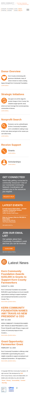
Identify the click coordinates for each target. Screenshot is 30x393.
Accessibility (15, 380)
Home (3, 380)
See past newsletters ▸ (9, 252)
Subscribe (9, 248)
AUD (21, 373)
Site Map (4, 382)
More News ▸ (12, 301)
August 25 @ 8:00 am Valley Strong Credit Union (14, 211)
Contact (23, 380)
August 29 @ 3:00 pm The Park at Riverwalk (14, 220)
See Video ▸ (16, 59)
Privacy (9, 380)
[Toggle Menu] (27, 9)
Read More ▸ (4, 301)
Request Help (9, 196)
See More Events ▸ (7, 225)
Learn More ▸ (5, 85)
